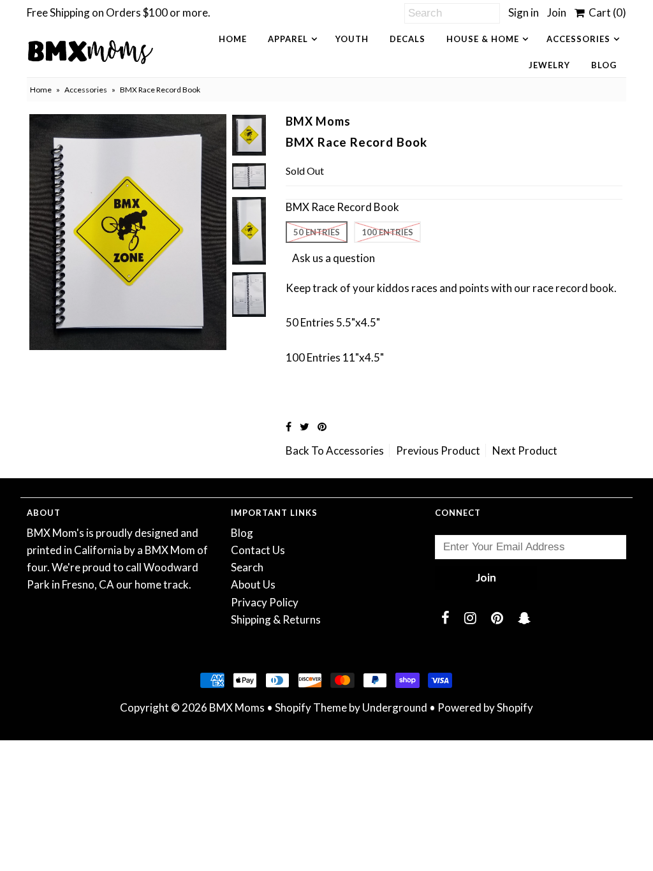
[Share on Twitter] (304, 426)
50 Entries (316, 232)
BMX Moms (237, 707)
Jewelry (549, 65)
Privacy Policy (264, 602)
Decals (407, 39)
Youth (352, 39)
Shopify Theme (311, 707)
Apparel (288, 39)
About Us (253, 584)
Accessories (578, 39)
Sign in (523, 12)
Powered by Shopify (485, 707)
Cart (605, 12)
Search (247, 567)
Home (233, 39)
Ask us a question (333, 258)
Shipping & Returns (276, 619)
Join (556, 12)
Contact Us (258, 550)
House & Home (482, 39)
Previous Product (438, 450)
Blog (604, 65)
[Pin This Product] (322, 426)
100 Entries (387, 232)
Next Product (524, 450)
